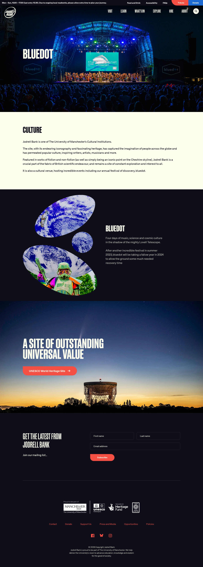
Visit (110, 11)
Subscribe (102, 457)
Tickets (181, 2)
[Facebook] (92, 535)
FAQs (165, 3)
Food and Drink (133, 3)
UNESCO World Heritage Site (47, 371)
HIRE (171, 11)
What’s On (140, 11)
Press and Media (108, 524)
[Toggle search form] (196, 11)
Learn (123, 11)
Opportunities (131, 524)
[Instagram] (110, 535)
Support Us (85, 524)
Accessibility (151, 3)
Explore (157, 11)
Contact (53, 524)
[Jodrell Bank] (10, 12)
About (185, 11)
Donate (196, 2)
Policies (150, 524)
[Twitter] (101, 535)
